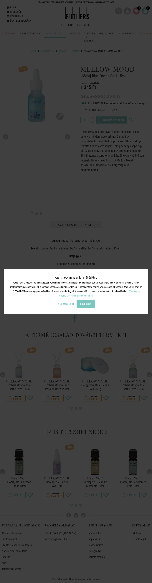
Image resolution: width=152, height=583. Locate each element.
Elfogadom (85, 303)
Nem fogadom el (66, 303)
